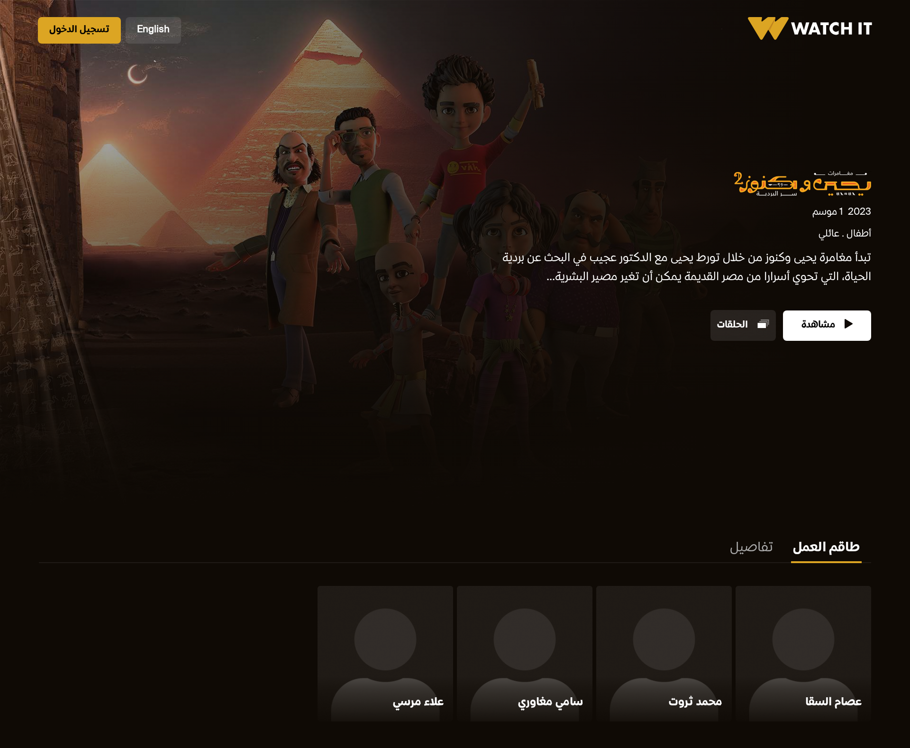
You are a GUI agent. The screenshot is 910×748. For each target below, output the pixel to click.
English (153, 30)
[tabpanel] (455, 655)
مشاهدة (819, 325)
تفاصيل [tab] (751, 548)
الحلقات (733, 325)
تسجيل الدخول (79, 30)
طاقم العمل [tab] (826, 548)
